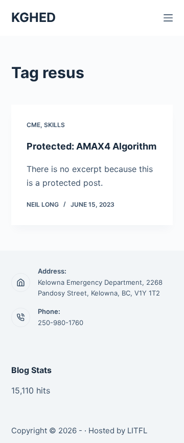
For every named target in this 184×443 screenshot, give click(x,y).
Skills (54, 125)
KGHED (33, 17)
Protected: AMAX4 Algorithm (91, 146)
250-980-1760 (60, 322)
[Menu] (168, 17)
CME (33, 125)
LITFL (137, 430)
